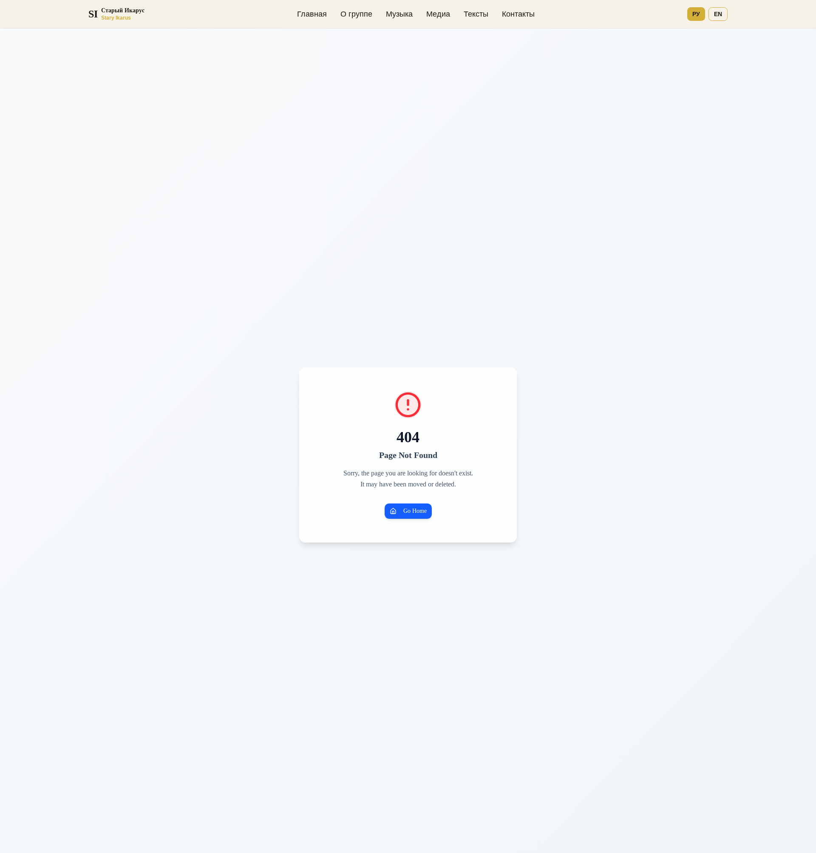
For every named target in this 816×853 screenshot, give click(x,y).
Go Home (415, 511)
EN (718, 14)
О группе (356, 14)
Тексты (476, 14)
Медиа (438, 14)
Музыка (399, 14)
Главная (312, 14)
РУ (696, 14)
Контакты (518, 14)
